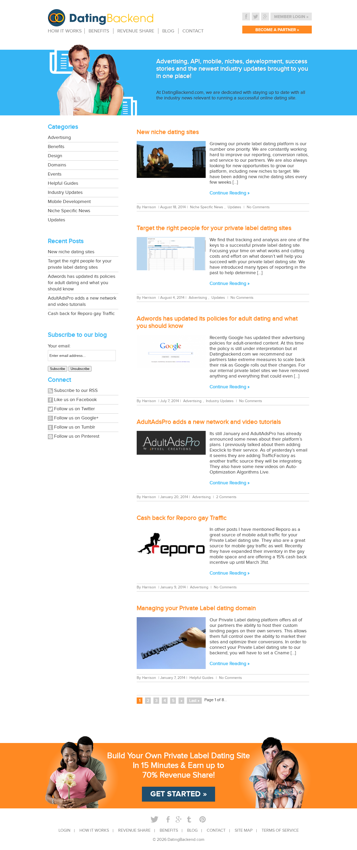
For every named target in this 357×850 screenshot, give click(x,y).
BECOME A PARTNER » (277, 29)
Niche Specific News (69, 210)
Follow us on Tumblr (74, 427)
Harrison (149, 207)
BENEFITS (99, 31)
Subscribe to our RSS (76, 390)
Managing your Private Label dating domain (196, 608)
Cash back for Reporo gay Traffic (81, 313)
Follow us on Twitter (74, 409)
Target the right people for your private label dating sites (80, 264)
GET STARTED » (178, 794)
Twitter (256, 16)
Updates (56, 220)
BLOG (168, 31)
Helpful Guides (63, 183)
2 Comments (226, 497)
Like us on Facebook (75, 399)
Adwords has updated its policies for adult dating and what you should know (81, 283)
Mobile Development (69, 201)
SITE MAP (243, 830)
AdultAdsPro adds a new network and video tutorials (82, 301)
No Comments (258, 207)
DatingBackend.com (186, 839)
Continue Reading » (230, 193)
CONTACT (193, 31)
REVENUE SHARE (135, 31)
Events (54, 174)
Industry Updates (65, 192)
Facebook (246, 16)
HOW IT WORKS (65, 31)
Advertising (59, 137)
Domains (57, 165)
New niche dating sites (71, 252)
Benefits (56, 146)
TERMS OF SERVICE (280, 830)
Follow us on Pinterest (76, 436)
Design (55, 156)
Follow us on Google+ (76, 418)
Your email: (59, 346)
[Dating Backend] (100, 23)
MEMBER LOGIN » (291, 16)
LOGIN (64, 830)
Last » (194, 700)
